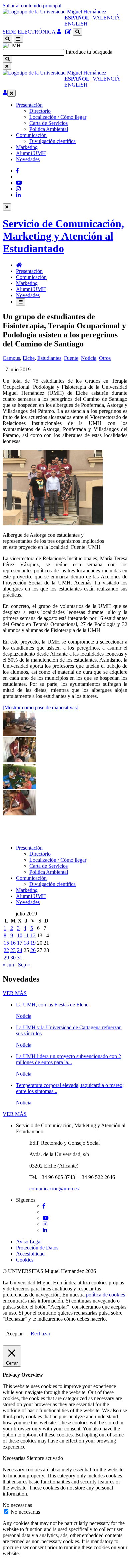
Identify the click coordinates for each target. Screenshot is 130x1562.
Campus (11, 358)
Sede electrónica (29, 32)
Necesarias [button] (15, 1458)
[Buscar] (7, 59)
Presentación (29, 105)
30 (13, 957)
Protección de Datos (37, 1247)
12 (33, 935)
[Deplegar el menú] (20, 301)
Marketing (27, 147)
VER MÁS (15, 993)
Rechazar (40, 1333)
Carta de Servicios (48, 123)
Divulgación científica (52, 141)
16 (13, 943)
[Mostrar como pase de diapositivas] (40, 707)
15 (6, 943)
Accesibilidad (30, 1254)
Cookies (24, 1260)
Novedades (28, 159)
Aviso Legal (29, 1241)
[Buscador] (77, 32)
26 (33, 950)
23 (13, 950)
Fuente (71, 358)
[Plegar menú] (11, 93)
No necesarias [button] (17, 1505)
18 (26, 943)
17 (19, 943)
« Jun (8, 964)
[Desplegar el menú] (18, 39)
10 (19, 935)
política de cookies (105, 1294)
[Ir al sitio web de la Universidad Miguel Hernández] (54, 11)
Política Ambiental (48, 129)
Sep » (24, 964)
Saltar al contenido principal (32, 5)
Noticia (88, 358)
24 (19, 950)
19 (33, 943)
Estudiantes (49, 358)
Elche (29, 358)
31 (19, 957)
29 (6, 957)
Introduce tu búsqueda (89, 52)
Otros (105, 358)
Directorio (40, 111)
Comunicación (31, 135)
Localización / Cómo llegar (57, 117)
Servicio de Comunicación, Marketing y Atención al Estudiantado (63, 236)
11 (26, 935)
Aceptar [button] (14, 1333)
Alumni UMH (31, 153)
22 (6, 950)
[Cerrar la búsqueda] (7, 66)
